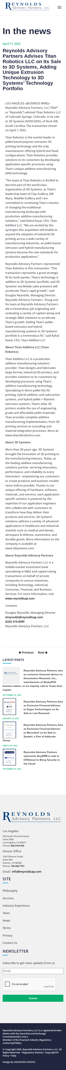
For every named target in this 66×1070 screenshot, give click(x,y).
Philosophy (10, 891)
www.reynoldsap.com (19, 598)
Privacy (7, 935)
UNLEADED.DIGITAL (25, 1062)
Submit (33, 998)
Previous (27, 652)
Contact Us (10, 943)
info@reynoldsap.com (26, 872)
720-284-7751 (17, 866)
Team (6, 913)
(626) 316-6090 (14, 622)
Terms (7, 928)
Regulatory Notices (32, 1052)
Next (41, 652)
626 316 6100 (17, 845)
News (6, 920)
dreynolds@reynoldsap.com (24, 617)
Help (13, 1055)
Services (8, 898)
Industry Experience (16, 906)
